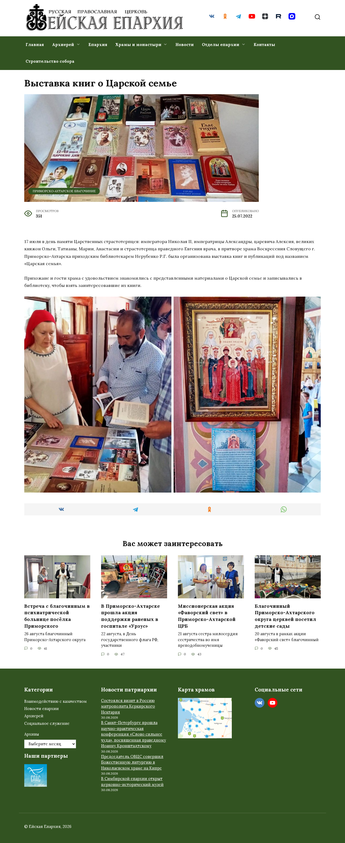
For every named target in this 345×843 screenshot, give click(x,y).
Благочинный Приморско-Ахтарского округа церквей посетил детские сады (285, 616)
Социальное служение (47, 723)
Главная (35, 44)
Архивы (31, 734)
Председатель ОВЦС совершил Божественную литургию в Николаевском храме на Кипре (132, 762)
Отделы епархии (220, 44)
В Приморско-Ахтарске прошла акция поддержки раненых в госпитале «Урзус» (130, 616)
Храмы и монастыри (138, 44)
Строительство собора (50, 61)
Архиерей (63, 44)
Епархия (97, 44)
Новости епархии (41, 708)
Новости (184, 44)
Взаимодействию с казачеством (55, 701)
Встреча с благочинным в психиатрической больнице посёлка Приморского (57, 616)
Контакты (264, 44)
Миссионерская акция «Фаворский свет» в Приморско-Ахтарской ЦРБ (207, 616)
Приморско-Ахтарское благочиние (64, 191)
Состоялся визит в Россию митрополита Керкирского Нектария (128, 706)
